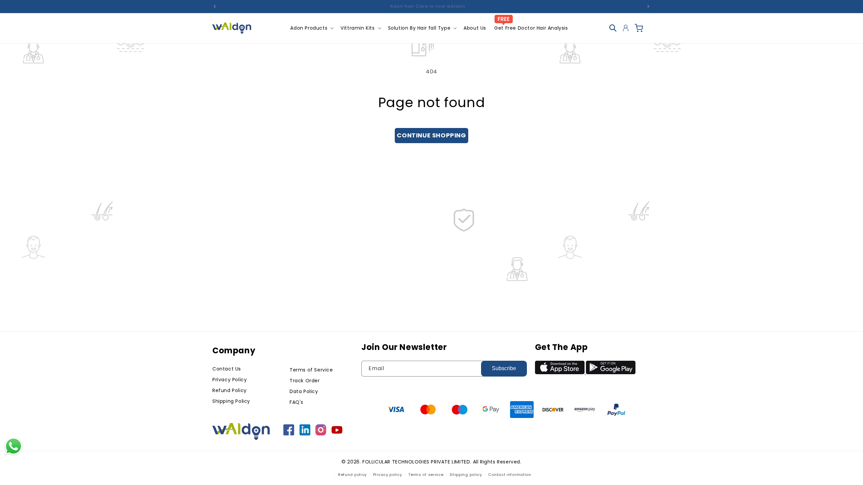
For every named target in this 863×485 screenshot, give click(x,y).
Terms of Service (311, 369)
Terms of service (425, 474)
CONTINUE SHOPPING (431, 135)
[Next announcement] (648, 6)
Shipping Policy (231, 401)
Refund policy (352, 474)
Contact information (509, 474)
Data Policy (304, 391)
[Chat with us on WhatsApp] (13, 454)
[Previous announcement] (214, 6)
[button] (311, 28)
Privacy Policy (229, 379)
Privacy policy (387, 474)
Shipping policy (466, 474)
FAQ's (296, 402)
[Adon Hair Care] (289, 434)
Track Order (305, 380)
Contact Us (226, 368)
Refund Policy (229, 390)
